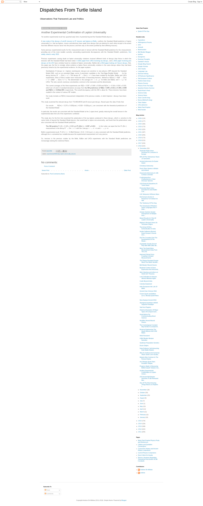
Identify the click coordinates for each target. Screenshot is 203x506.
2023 (140, 126)
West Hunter (142, 110)
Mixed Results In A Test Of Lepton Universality (148, 219)
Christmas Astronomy (146, 166)
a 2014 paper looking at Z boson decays (113, 63)
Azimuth (140, 47)
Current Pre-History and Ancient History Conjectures (148, 449)
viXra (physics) (142, 105)
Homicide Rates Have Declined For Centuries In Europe (149, 152)
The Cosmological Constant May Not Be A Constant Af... (149, 326)
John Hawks (142, 69)
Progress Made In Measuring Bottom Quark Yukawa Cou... (150, 367)
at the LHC (50, 63)
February (143, 414)
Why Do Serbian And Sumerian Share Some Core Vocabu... (150, 353)
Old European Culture (145, 78)
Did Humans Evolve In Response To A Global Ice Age (149, 198)
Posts (48, 490)
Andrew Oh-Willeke (146, 470)
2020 (140, 135)
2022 (140, 129)
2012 (140, 429)
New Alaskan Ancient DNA (148, 300)
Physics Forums (143, 83)
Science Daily (142, 93)
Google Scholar (143, 66)
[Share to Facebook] (63, 151)
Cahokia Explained (146, 284)
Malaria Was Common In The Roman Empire (149, 358)
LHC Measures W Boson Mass (149, 194)
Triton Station (142, 102)
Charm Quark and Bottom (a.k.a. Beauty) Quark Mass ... (149, 295)
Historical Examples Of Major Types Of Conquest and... (149, 310)
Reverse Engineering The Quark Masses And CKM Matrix (148, 331)
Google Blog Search (144, 64)
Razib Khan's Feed (144, 90)
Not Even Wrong (143, 73)
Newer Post (45, 170)
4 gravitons (141, 40)
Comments (49, 494)
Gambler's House (143, 61)
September (143, 395)
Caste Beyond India (146, 281)
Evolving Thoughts (144, 59)
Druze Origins (144, 345)
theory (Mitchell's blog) (145, 100)
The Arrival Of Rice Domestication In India (148, 228)
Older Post (127, 170)
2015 (140, 421)
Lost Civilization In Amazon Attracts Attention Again (148, 277)
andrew (142, 473)
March (142, 412)
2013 (140, 426)
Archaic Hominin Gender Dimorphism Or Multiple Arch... (148, 213)
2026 (140, 118)
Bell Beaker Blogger (144, 52)
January (142, 417)
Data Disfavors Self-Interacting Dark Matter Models (149, 349)
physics (73, 154)
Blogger (123, 500)
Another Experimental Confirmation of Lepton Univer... (148, 372)
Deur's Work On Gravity (145, 455)
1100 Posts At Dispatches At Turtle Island (148, 184)
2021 (140, 132)
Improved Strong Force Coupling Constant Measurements (147, 256)
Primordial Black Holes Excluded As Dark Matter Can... (148, 189)
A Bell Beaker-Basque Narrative (147, 339)
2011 (140, 432)
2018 (140, 140)
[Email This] (57, 151)
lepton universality (66, 154)
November (143, 390)
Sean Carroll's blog (144, 98)
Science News (142, 95)
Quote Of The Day (143, 31)
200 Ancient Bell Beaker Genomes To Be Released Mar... (149, 378)
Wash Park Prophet (144, 107)
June (141, 403)
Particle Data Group (144, 81)
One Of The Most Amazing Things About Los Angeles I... (149, 384)
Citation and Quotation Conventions (145, 445)
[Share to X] (61, 151)
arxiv (139, 45)
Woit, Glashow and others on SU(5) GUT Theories (149, 273)
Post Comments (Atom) (57, 174)
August (142, 398)
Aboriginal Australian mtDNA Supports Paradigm (149, 303)
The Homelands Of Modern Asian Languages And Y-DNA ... (148, 207)
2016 (140, 146)
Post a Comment (49, 166)
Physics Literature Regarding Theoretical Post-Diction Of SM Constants (147, 459)
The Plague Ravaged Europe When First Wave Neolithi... (149, 261)
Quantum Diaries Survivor (146, 88)
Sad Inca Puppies (145, 307)
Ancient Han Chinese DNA (148, 291)
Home (87, 170)
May (141, 406)
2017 (140, 143)
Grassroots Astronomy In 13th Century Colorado (149, 174)
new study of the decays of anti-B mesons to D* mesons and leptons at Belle (70, 41)
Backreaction (142, 49)
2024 (140, 124)
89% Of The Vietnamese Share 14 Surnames (149, 157)
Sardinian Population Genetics (149, 343)
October (142, 392)
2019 (140, 137)
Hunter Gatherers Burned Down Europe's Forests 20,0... (148, 233)
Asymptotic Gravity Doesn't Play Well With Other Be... (149, 244)
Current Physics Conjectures (147, 453)
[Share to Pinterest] (66, 151)
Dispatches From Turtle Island (71, 9)
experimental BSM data (53, 154)
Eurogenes (141, 57)
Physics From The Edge (145, 86)
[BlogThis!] (59, 151)
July (141, 401)
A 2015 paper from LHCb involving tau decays (92, 61)
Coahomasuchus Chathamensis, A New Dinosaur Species (147, 179)
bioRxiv (140, 54)
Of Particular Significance (146, 76)
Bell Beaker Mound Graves (148, 265)
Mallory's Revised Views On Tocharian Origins (148, 223)
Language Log (142, 71)
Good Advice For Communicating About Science (148, 316)
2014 (140, 423)
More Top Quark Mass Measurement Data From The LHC (148, 250)
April (141, 409)
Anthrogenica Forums (145, 42)
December (143, 148)
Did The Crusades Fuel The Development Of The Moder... (148, 239)
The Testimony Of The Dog (148, 203)
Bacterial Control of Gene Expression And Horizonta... (149, 268)
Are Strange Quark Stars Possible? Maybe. (147, 362)
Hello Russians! (145, 336)
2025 (140, 121)
